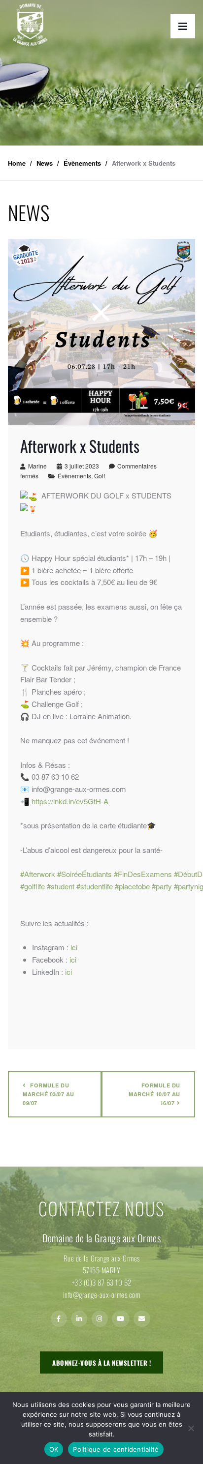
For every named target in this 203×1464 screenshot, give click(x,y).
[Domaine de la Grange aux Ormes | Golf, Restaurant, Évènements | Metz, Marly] (30, 24)
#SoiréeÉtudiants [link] (84, 874)
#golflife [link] (32, 886)
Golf (99, 475)
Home (17, 163)
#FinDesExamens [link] (143, 874)
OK (54, 1449)
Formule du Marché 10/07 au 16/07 (154, 1094)
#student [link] (60, 886)
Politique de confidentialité (116, 1449)
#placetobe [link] (132, 886)
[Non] (191, 1428)
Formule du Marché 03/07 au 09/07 (48, 1094)
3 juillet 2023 (82, 466)
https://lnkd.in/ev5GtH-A (70, 801)
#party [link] (162, 886)
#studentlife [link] (94, 886)
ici (73, 947)
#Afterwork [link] (37, 874)
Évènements (74, 475)
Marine (37, 466)
